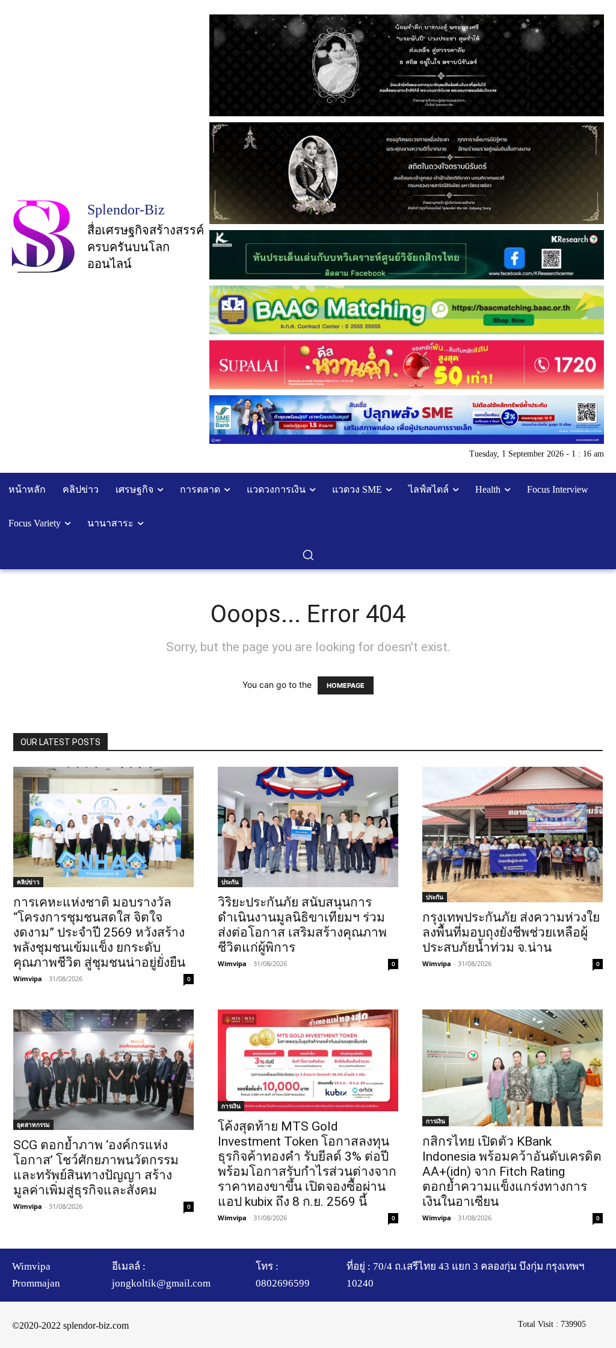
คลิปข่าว (28, 882)
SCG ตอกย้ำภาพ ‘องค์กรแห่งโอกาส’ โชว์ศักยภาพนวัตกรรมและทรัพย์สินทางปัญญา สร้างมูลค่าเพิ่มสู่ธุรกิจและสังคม (96, 1167)
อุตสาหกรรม (33, 1124)
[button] (308, 554)
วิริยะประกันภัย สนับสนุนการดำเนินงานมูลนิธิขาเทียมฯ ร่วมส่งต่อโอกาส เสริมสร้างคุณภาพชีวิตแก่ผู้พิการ (302, 925)
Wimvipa (27, 978)
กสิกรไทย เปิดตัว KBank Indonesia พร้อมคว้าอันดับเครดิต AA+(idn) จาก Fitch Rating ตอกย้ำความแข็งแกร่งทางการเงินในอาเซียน (512, 1171)
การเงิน (231, 1106)
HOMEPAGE (346, 685)
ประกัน (230, 882)
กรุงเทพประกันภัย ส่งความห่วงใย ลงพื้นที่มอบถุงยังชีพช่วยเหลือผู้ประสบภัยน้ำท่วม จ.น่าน (511, 932)
